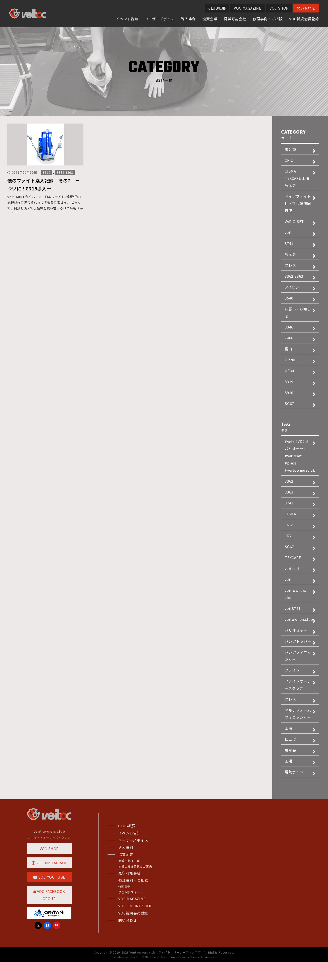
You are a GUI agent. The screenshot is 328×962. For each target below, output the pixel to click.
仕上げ (290, 739)
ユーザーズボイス (159, 18)
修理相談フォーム (130, 892)
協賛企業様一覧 (129, 861)
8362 (289, 481)
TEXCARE (293, 557)
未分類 (290, 149)
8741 (289, 243)
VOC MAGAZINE (247, 8)
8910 (289, 392)
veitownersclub (299, 619)
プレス (290, 265)
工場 (288, 761)
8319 (47, 172)
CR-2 (289, 160)
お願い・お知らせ (298, 312)
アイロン (292, 287)
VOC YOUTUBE (51, 877)
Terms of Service (200, 957)
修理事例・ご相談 (268, 18)
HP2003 (292, 359)
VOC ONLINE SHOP (135, 905)
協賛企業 (209, 18)
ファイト (292, 670)
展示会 (290, 254)
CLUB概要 (217, 8)
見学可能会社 (235, 18)
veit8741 (293, 608)
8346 (289, 327)
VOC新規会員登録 (304, 18)
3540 (289, 298)
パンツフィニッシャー (298, 655)
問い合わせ (306, 8)
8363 (289, 492)
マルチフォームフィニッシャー (298, 713)
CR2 (288, 535)
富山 (288, 348)
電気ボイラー (296, 771)
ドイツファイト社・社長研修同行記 (298, 203)
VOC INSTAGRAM (50, 862)
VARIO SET (294, 221)
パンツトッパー (298, 641)
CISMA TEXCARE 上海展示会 (297, 178)
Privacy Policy (177, 957)
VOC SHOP (279, 8)
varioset (292, 568)
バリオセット (296, 630)
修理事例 (124, 886)
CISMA (290, 513)
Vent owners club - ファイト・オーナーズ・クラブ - (166, 952)
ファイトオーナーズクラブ (298, 684)
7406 (289, 338)
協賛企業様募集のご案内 (135, 866)
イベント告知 (127, 18)
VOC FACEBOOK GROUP (50, 895)
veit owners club (295, 594)
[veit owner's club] (27, 15)
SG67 (289, 403)
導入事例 (188, 18)
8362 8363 (65, 172)
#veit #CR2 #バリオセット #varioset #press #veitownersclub (300, 456)
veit (288, 232)
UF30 (289, 370)
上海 (288, 728)
